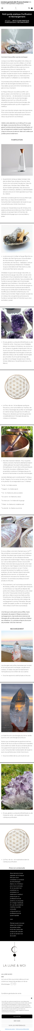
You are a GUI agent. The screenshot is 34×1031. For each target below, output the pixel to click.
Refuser (17, 1021)
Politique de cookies (10, 1029)
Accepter (17, 1016)
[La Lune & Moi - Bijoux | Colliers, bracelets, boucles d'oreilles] (15, 8)
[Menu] (2, 8)
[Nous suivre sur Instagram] (14, 983)
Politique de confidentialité (22, 1029)
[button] (31, 998)
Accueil (8, 21)
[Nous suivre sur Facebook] (11, 983)
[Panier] (32, 8)
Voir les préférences (17, 1025)
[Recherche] (29, 8)
